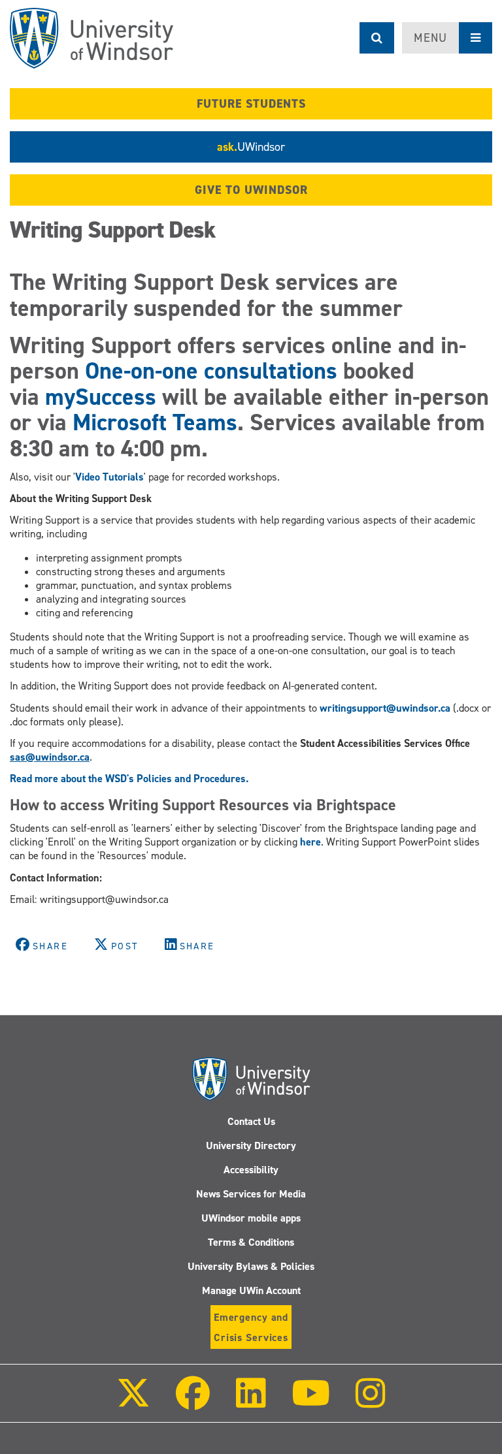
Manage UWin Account (251, 1290)
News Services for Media (251, 1194)
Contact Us (251, 1121)
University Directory (251, 1145)
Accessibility (251, 1170)
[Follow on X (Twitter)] (133, 1402)
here (310, 842)
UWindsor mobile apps (251, 1218)
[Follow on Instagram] (370, 1402)
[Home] (91, 38)
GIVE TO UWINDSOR (251, 190)
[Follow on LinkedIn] (250, 1402)
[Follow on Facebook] (193, 1402)
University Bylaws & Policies (251, 1266)
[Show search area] (377, 38)
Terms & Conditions (251, 1242)
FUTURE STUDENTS (251, 104)
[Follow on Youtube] (311, 1402)
